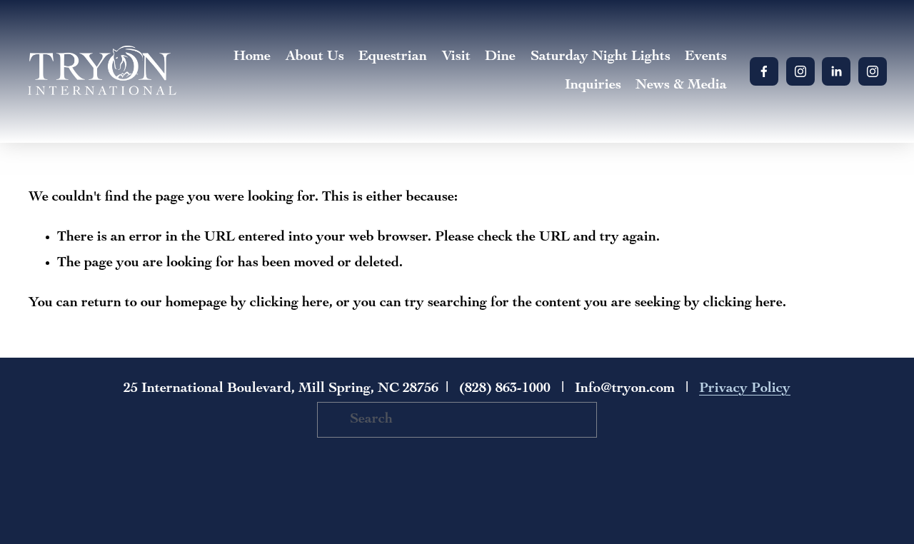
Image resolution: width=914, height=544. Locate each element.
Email (268, 217)
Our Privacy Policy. (317, 321)
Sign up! (457, 361)
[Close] (665, 117)
